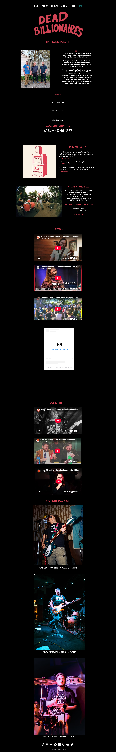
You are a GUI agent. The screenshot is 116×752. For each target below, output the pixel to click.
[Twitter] (72, 744)
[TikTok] (45, 130)
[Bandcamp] (54, 130)
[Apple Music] (62, 130)
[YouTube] (70, 130)
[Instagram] (49, 130)
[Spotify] (58, 130)
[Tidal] (66, 130)
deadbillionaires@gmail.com (78, 211)
